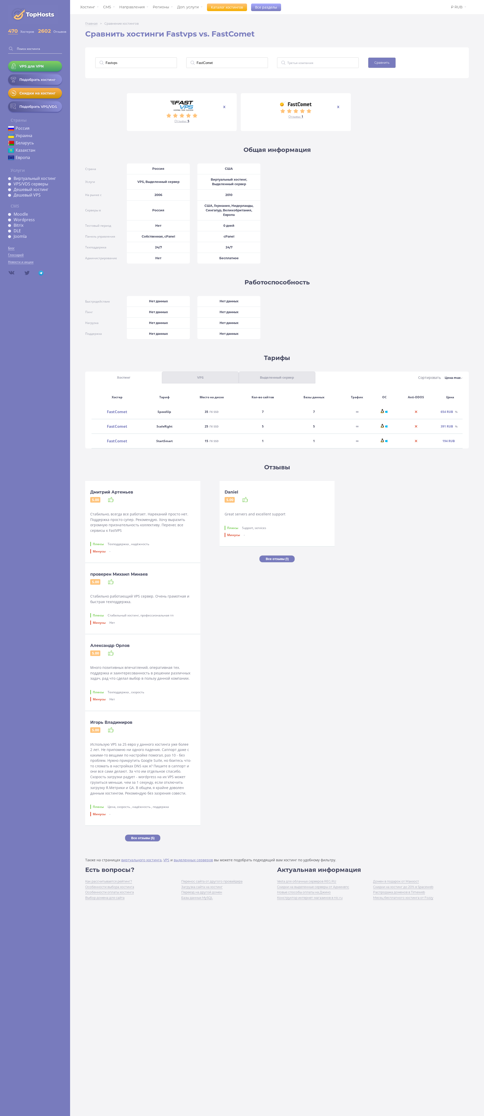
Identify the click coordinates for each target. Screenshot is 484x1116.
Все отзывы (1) (277, 559)
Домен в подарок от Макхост (396, 881)
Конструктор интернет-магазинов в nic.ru (310, 898)
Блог (11, 248)
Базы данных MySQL (197, 898)
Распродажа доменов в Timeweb (399, 892)
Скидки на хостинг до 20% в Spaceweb (403, 887)
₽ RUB (457, 7)
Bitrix (18, 225)
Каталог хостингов (227, 7)
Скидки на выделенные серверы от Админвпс (313, 887)
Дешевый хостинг (31, 189)
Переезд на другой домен (201, 892)
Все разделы (266, 7)
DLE (17, 231)
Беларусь (25, 143)
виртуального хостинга (141, 860)
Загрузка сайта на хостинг (202, 887)
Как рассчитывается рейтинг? (108, 881)
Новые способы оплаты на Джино (304, 892)
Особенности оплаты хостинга (109, 892)
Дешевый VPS (27, 195)
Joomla (20, 236)
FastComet (117, 412)
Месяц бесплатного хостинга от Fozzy (403, 898)
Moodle (21, 214)
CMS (107, 7)
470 (13, 31)
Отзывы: (181, 121)
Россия (22, 128)
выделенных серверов (193, 860)
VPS (166, 860)
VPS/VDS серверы (31, 184)
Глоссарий (16, 255)
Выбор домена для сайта (105, 898)
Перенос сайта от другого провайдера (212, 881)
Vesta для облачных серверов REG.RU (306, 881)
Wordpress (24, 219)
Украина (24, 135)
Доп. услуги (188, 7)
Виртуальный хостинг (35, 178)
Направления (132, 7)
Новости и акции (21, 262)
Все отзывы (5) (143, 838)
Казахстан (25, 150)
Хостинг (87, 7)
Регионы (161, 7)
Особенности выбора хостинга (109, 887)
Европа (23, 157)
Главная (91, 23)
